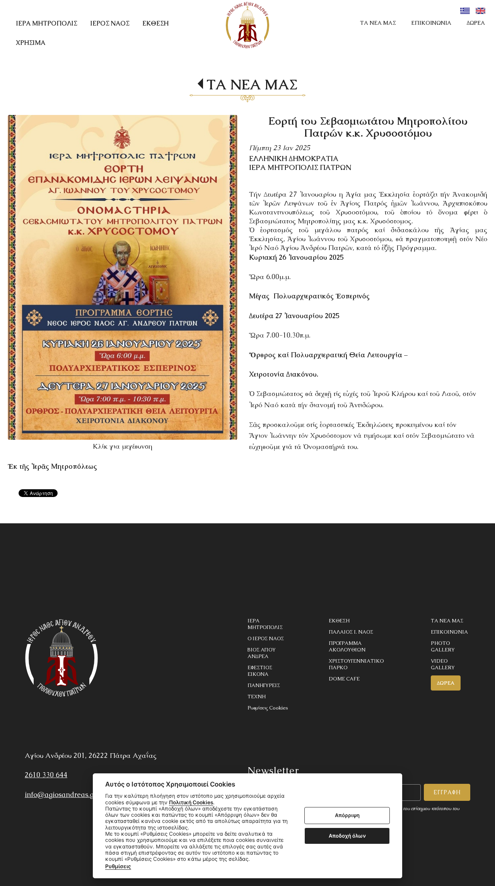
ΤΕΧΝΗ (257, 696)
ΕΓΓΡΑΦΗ (447, 792)
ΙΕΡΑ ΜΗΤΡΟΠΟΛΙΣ (265, 624)
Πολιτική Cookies (191, 802)
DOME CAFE (344, 678)
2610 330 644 (46, 774)
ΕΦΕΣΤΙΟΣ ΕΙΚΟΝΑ (260, 670)
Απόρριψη (347, 815)
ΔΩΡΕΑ (476, 22)
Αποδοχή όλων (347, 836)
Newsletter (273, 770)
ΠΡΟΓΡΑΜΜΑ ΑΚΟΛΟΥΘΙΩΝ (347, 646)
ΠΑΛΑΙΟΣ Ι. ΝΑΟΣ (351, 632)
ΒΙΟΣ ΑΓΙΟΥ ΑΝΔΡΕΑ (262, 653)
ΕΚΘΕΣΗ (339, 620)
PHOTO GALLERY (443, 646)
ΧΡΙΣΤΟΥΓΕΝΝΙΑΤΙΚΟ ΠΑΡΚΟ (356, 664)
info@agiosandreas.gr (60, 794)
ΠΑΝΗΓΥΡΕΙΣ (264, 685)
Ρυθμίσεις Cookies (268, 707)
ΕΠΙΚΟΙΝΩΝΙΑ (431, 22)
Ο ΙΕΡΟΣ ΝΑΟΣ (266, 638)
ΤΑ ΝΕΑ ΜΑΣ (378, 22)
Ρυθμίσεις (118, 866)
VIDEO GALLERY (443, 664)
